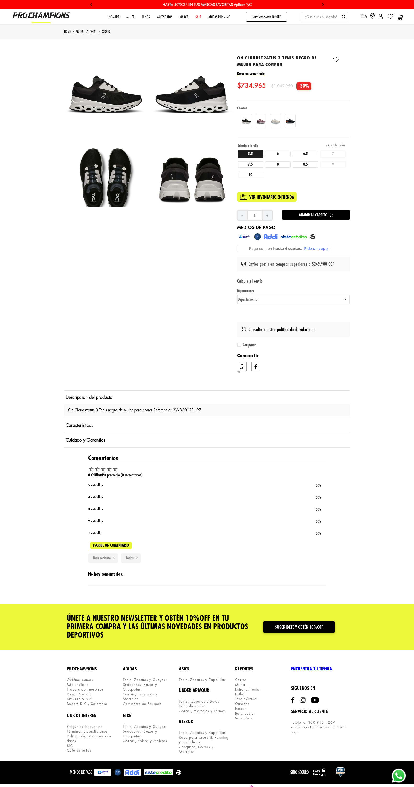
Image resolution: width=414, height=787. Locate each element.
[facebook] (255, 366)
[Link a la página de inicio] (67, 31)
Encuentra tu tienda (311, 668)
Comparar (249, 345)
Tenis (92, 31)
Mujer (79, 31)
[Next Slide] (323, 5)
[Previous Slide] (91, 5)
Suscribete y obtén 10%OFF (267, 16)
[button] (105, 93)
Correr (106, 31)
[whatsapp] (242, 366)
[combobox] (324, 16)
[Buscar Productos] (343, 17)
